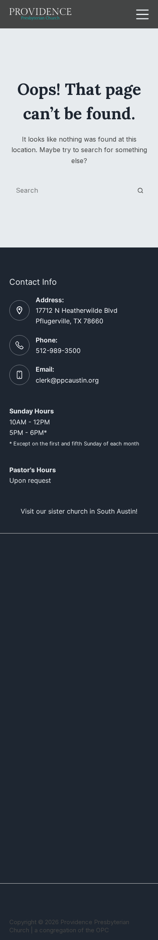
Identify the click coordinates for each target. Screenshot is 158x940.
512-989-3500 (58, 350)
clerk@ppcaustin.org (67, 380)
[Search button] (140, 190)
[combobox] (71, 190)
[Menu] (142, 14)
